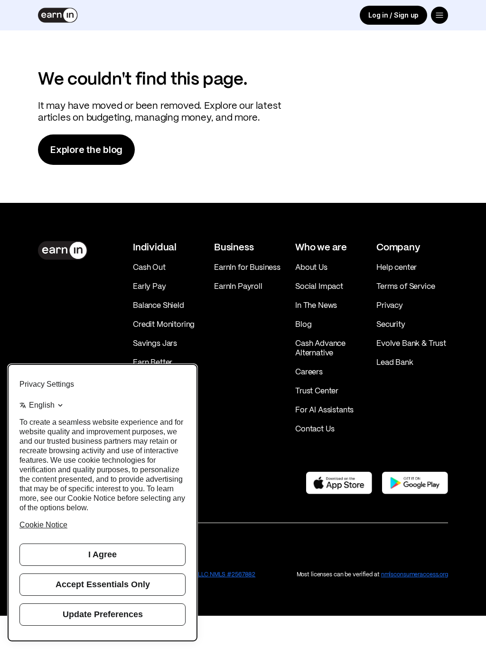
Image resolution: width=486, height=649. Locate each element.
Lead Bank (394, 362)
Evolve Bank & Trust (411, 343)
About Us (311, 267)
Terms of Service (405, 286)
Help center (396, 267)
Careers (309, 371)
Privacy (389, 305)
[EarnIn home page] (58, 15)
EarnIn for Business (247, 267)
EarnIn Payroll (238, 286)
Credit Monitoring (164, 324)
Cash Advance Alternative (320, 348)
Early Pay (149, 286)
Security (390, 324)
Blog (303, 324)
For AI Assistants (324, 409)
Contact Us (314, 428)
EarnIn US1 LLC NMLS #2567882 (212, 574)
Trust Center (316, 390)
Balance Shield (158, 305)
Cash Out (149, 267)
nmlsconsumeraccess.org (414, 574)
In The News (316, 305)
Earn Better (152, 362)
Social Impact (319, 286)
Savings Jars (155, 343)
